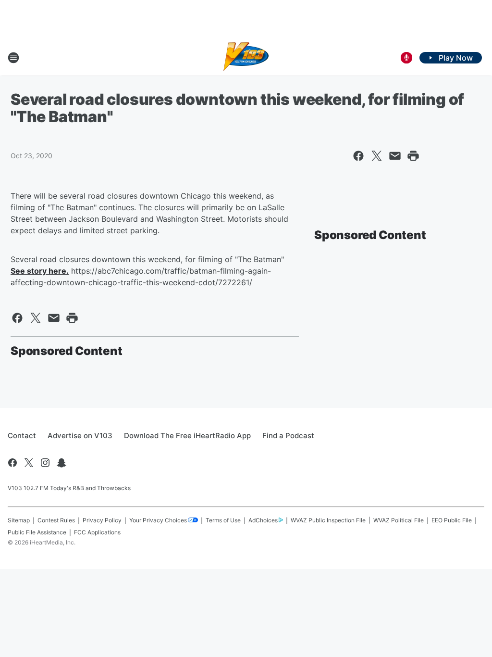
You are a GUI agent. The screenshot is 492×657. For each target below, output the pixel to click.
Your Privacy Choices (158, 520)
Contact (22, 435)
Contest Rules (56, 520)
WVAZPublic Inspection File (328, 520)
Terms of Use (223, 520)
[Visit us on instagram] (45, 462)
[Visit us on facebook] (12, 462)
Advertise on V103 (80, 435)
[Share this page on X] (376, 156)
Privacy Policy (102, 520)
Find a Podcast (288, 435)
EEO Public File (451, 520)
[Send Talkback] (406, 57)
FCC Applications (97, 532)
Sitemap (19, 520)
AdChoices (263, 520)
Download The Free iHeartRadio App (187, 435)
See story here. (40, 271)
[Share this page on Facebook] (358, 156)
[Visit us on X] (29, 462)
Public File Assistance (37, 532)
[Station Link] (246, 57)
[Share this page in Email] (395, 156)
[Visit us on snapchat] (61, 462)
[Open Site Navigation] (13, 57)
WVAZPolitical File (398, 520)
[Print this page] (413, 156)
